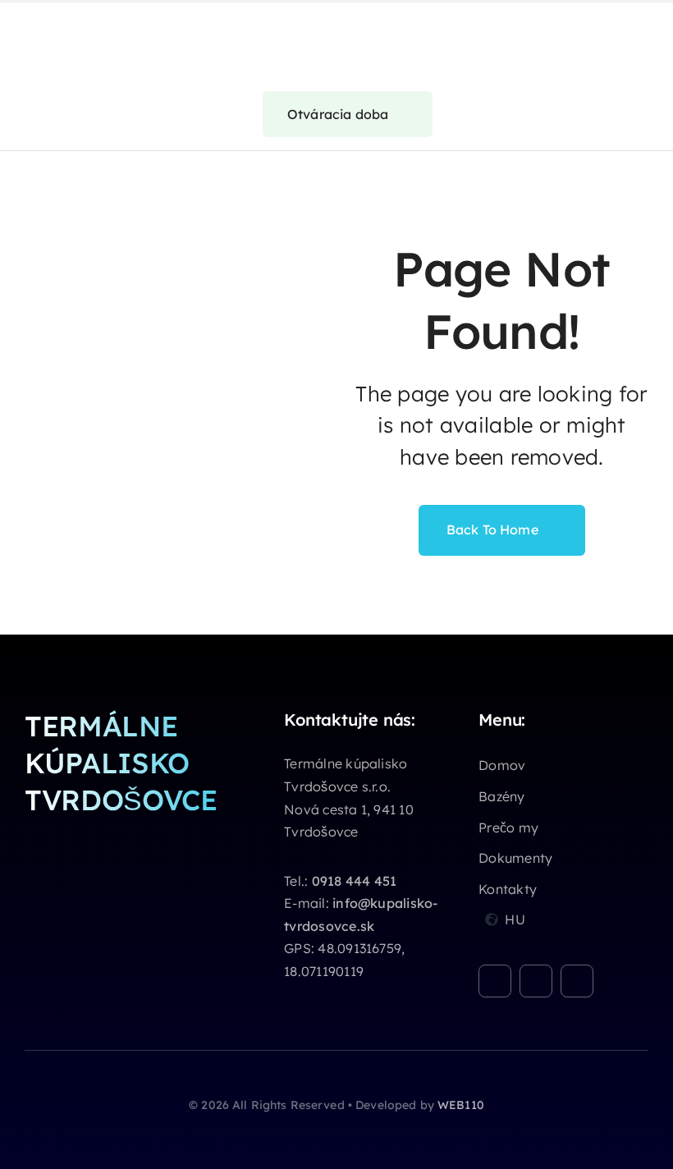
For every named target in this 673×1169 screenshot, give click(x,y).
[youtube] (577, 981)
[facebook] (494, 981)
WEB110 (460, 1105)
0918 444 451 (354, 881)
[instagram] (536, 981)
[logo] (66, 20)
